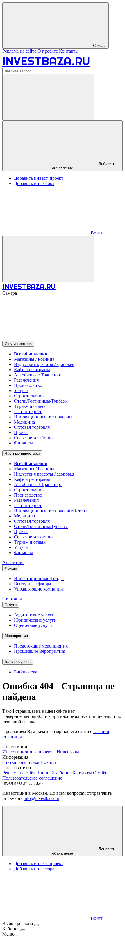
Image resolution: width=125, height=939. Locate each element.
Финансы (23, 442)
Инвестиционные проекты (29, 751)
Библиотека (25, 671)
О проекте (48, 51)
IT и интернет (28, 411)
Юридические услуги (35, 620)
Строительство (29, 395)
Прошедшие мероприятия (39, 651)
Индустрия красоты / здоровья (44, 364)
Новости (49, 762)
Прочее (21, 432)
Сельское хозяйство (33, 437)
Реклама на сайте (19, 51)
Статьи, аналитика (20, 762)
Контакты (68, 51)
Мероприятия (16, 636)
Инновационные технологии (43, 416)
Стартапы (12, 598)
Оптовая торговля (32, 427)
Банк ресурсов (18, 661)
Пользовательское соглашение (32, 778)
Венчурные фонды (32, 583)
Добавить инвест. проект (38, 178)
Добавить (83, 851)
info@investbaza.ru (41, 798)
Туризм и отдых (30, 406)
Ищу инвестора (18, 344)
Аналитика (13, 562)
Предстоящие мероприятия (41, 645)
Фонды (11, 568)
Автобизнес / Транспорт (38, 374)
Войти (96, 232)
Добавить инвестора (34, 183)
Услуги (21, 390)
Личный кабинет (54, 772)
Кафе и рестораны (32, 369)
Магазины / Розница (34, 359)
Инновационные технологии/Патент (50, 510)
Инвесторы (68, 751)
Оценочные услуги (33, 625)
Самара (99, 45)
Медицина (24, 421)
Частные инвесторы (22, 453)
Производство (28, 385)
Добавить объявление (83, 165)
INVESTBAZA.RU (46, 61)
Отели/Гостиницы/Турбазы (41, 401)
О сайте (100, 772)
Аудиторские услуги (34, 614)
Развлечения (26, 380)
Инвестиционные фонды (39, 578)
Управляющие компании (38, 588)
